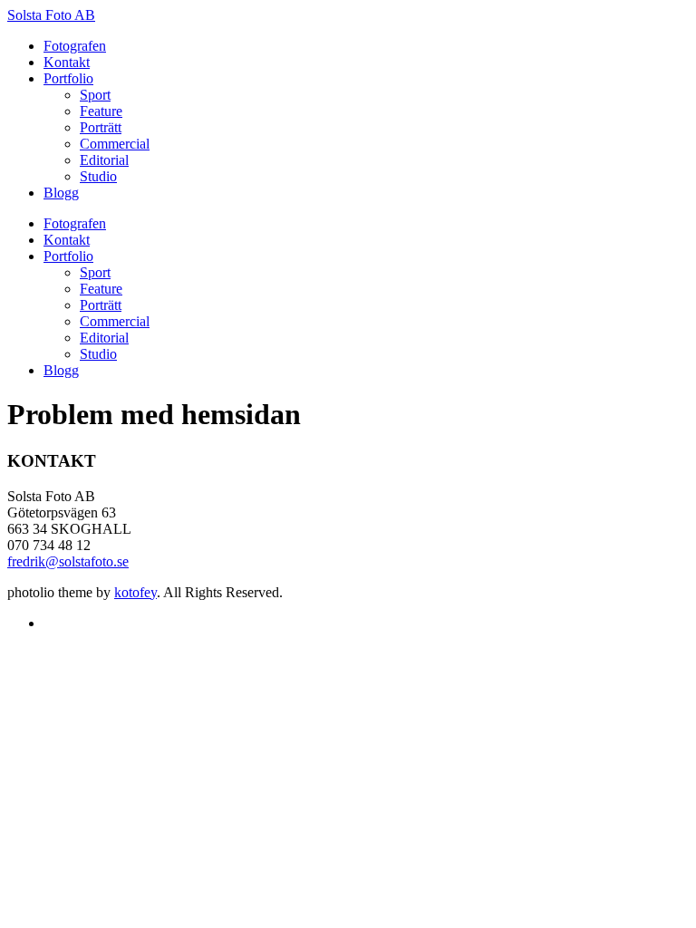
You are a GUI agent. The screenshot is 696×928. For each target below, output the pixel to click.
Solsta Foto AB (51, 15)
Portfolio (68, 78)
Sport (95, 94)
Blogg (61, 192)
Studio (98, 176)
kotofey (135, 592)
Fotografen (75, 45)
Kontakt (67, 62)
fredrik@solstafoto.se (68, 561)
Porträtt (100, 127)
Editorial (104, 160)
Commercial (115, 143)
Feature (101, 111)
